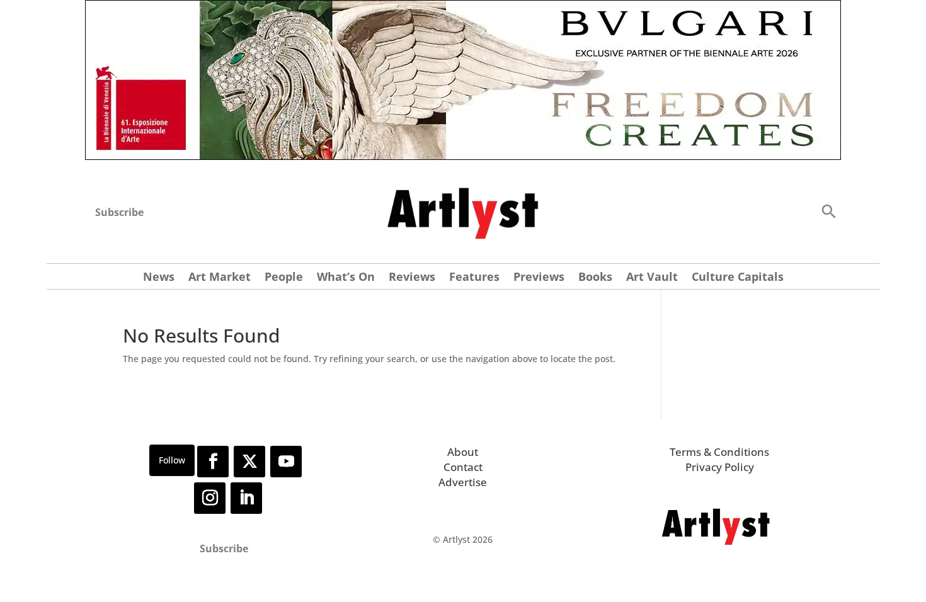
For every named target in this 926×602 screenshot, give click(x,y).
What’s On (346, 278)
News (158, 278)
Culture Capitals (738, 278)
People (284, 278)
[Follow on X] (249, 461)
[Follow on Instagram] (210, 498)
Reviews (412, 278)
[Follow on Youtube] (286, 461)
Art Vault (652, 278)
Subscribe (119, 212)
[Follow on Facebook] (213, 461)
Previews (538, 278)
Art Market (219, 278)
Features (474, 278)
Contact (463, 467)
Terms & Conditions (719, 452)
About (462, 452)
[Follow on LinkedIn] (246, 498)
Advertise (462, 482)
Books (595, 278)
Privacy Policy (719, 467)
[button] (828, 211)
